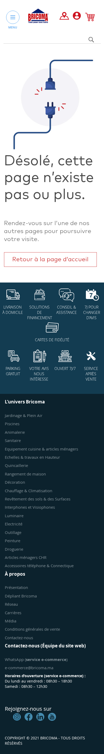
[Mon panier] (90, 18)
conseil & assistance (66, 310)
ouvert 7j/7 (65, 368)
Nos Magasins (64, 17)
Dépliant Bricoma (21, 596)
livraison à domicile (12, 310)
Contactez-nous (19, 637)
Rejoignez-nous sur (28, 708)
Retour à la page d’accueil (50, 259)
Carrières (13, 612)
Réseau (11, 604)
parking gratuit (13, 371)
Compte (76, 17)
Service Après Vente (91, 374)
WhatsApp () (36, 659)
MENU (12, 27)
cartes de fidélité (52, 339)
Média (10, 621)
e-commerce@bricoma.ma (29, 667)
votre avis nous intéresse (39, 374)
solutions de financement (39, 312)
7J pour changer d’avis (91, 312)
